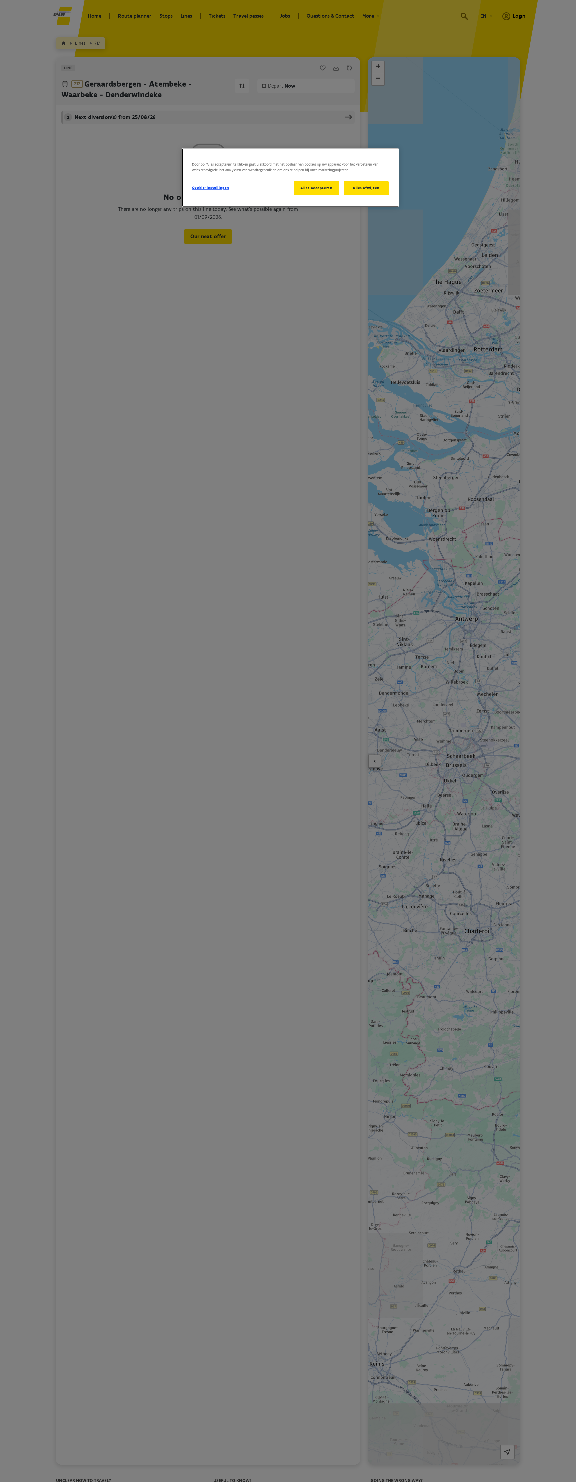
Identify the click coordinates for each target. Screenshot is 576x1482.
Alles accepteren (316, 188)
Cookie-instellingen (210, 187)
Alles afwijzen (366, 188)
